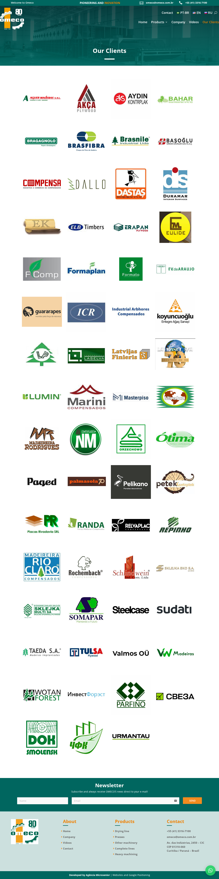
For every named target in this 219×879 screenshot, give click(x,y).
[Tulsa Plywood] (86, 671)
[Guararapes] (42, 330)
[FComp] (42, 288)
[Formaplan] (86, 288)
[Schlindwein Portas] (131, 586)
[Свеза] (175, 714)
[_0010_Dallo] (86, 203)
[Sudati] (175, 628)
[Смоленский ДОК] (42, 756)
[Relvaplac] (131, 543)
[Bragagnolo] (42, 160)
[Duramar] (175, 203)
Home (142, 22)
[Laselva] (86, 373)
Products (157, 22)
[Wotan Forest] (42, 714)
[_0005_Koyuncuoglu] (175, 330)
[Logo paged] (42, 501)
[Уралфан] (86, 756)
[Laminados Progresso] (42, 373)
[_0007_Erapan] (131, 245)
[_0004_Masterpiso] (131, 415)
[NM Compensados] (86, 458)
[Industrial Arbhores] (131, 330)
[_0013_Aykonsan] (131, 117)
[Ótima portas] (175, 458)
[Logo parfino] (131, 714)
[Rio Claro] (42, 586)
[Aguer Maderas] (42, 117)
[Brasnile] (131, 160)
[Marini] (86, 415)
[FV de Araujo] (175, 288)
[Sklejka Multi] (42, 628)
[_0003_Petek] (175, 501)
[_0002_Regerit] (86, 330)
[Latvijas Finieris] (131, 373)
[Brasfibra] (86, 160)
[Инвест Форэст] (86, 714)
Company (178, 22)
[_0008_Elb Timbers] (86, 245)
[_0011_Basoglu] (175, 160)
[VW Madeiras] (175, 671)
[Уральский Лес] (131, 756)
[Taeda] (42, 671)
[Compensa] (42, 203)
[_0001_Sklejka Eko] (175, 586)
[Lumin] (42, 415)
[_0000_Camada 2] (131, 671)
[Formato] (131, 288)
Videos (194, 22)
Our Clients (211, 22)
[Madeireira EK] (42, 245)
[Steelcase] (131, 628)
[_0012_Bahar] (175, 117)
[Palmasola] (86, 501)
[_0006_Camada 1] (175, 245)
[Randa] (86, 543)
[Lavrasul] (175, 373)
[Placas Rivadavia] (42, 543)
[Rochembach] (86, 586)
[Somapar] (86, 628)
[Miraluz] (175, 415)
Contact (167, 13)
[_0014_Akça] (86, 117)
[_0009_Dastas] (131, 203)
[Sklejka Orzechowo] (131, 458)
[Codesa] (131, 501)
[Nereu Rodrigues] (42, 458)
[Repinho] (175, 543)
